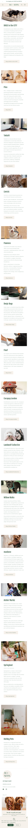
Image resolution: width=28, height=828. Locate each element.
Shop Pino (8, 109)
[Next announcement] (25, 1)
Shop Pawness (9, 278)
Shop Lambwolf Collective (12, 471)
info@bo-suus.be (7, 784)
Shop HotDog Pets (10, 761)
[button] (2, 4)
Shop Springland (10, 696)
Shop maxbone (9, 574)
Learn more (13, 822)
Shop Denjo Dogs (10, 324)
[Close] (26, 817)
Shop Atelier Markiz (11, 632)
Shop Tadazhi (9, 166)
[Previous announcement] (2, 1)
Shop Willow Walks (10, 526)
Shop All (4, 794)
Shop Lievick (9, 217)
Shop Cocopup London (11, 419)
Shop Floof (8, 372)
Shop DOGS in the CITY (11, 61)
